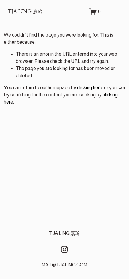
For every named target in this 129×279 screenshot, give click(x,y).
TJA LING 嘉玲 (25, 11)
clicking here (89, 87)
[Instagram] (64, 249)
